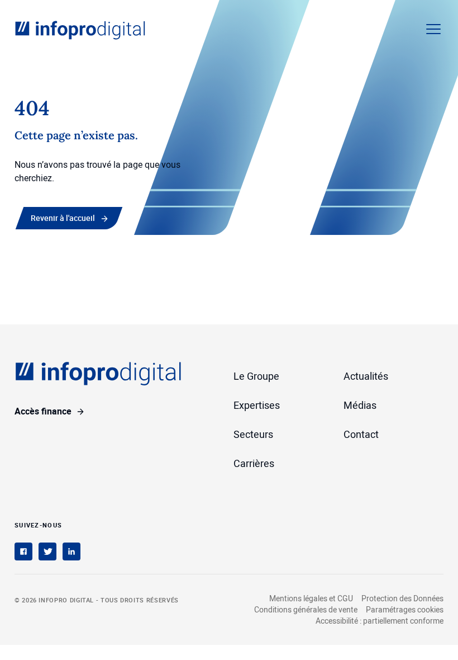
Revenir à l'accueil (63, 218)
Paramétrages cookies (404, 609)
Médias (360, 405)
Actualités (366, 376)
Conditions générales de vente (305, 609)
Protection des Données (402, 598)
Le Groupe (256, 376)
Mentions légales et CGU (311, 598)
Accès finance (43, 411)
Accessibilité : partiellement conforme (379, 620)
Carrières (253, 463)
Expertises (256, 405)
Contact (361, 434)
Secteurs (253, 434)
